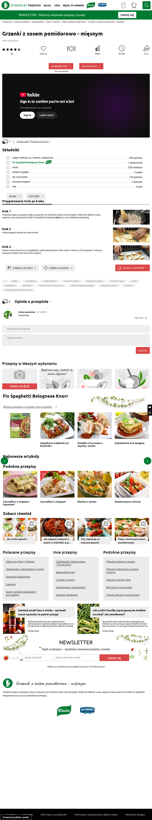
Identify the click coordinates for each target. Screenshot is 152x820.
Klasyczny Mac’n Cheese (20, 561)
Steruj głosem (59, 267)
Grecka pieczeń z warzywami (123, 594)
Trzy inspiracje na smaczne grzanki (90, 540)
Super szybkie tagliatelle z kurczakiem (21, 593)
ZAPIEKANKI (10, 285)
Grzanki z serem (65, 579)
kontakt (11, 814)
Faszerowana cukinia (128, 501)
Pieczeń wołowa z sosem (120, 561)
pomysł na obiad (109, 285)
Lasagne (10, 584)
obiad (134, 281)
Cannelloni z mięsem (53, 501)
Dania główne (38, 21)
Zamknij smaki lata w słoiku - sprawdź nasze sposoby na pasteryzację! (42, 612)
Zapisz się (114, 658)
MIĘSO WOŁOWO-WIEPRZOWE (51, 285)
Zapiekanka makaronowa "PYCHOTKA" (70, 563)
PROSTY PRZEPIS (117, 281)
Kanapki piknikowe (67, 594)
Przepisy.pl (7, 21)
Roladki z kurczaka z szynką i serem (90, 444)
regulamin (27, 814)
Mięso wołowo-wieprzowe (74, 21)
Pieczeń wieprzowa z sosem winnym (122, 570)
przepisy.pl (13, 41)
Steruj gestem (23, 267)
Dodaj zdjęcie (20, 386)
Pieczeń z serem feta (118, 579)
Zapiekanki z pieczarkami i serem (25, 569)
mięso (15, 281)
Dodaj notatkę (133, 267)
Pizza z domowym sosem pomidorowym (131, 540)
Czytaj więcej (33, 631)
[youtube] (149, 407)
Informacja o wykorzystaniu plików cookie (96, 814)
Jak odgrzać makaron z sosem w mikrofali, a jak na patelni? (57, 540)
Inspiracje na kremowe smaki (18, 290)
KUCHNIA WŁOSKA (71, 281)
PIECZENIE (27, 285)
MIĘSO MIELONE (50, 281)
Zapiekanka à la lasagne (129, 443)
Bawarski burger (65, 572)
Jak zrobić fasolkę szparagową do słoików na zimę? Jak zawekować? (119, 612)
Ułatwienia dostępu (135, 814)
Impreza (128, 285)
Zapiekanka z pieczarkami (71, 587)
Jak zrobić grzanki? (16, 538)
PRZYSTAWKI (31, 281)
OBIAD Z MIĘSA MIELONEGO (82, 285)
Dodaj (142, 350)
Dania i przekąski (22, 21)
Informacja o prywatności (54, 814)
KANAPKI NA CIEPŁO (95, 281)
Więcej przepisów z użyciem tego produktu (27, 407)
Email (13, 196)
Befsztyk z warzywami (119, 587)
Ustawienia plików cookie (16, 817)
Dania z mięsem (53, 21)
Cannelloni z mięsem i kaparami (16, 503)
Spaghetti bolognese (18, 576)
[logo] (14, 5)
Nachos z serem (87, 501)
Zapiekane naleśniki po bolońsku (54, 444)
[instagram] (149, 413)
